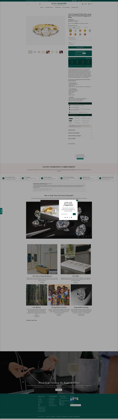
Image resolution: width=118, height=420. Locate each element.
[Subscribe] (74, 214)
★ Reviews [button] (1, 211)
